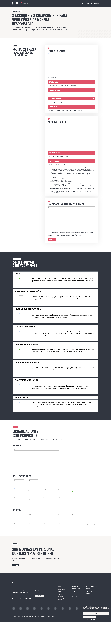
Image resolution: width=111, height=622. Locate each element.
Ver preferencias (103, 617)
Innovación (74, 590)
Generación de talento (91, 590)
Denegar (89, 617)
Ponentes (89, 3)
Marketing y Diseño (76, 588)
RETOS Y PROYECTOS (91, 586)
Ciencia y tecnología (76, 596)
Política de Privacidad (97, 619)
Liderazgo (88, 588)
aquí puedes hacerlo (73, 170)
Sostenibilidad (75, 586)
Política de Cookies (89, 619)
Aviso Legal (104, 619)
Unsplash (54, 77)
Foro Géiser (74, 591)
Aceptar (96, 613)
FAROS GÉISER (75, 595)
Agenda (83, 3)
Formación (96, 3)
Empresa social (89, 595)
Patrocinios (15, 427)
